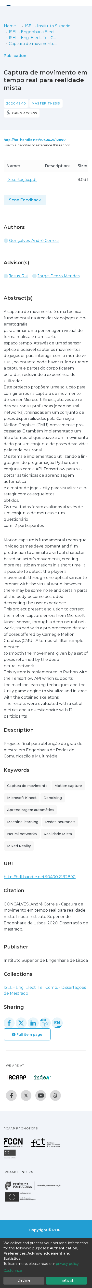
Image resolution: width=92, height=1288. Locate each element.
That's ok (66, 1280)
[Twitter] (26, 1095)
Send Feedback (25, 200)
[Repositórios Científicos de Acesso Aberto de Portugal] (16, 1077)
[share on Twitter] (21, 1023)
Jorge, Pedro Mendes (58, 276)
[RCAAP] (55, 1095)
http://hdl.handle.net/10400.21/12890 (35, 140)
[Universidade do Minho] (10, 1158)
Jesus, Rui (18, 276)
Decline (23, 1280)
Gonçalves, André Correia (34, 240)
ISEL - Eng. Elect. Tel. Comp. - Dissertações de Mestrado (33, 37)
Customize (12, 1270)
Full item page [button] (28, 1034)
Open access (24, 113)
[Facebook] (11, 1095)
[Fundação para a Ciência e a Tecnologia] (32, 1146)
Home (10, 26)
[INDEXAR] (42, 1077)
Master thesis (46, 103)
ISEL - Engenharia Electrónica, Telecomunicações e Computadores (33, 32)
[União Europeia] (23, 1201)
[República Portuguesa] (35, 1189)
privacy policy (67, 1263)
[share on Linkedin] (33, 1023)
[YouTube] (40, 1095)
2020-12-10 (16, 103)
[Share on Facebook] (9, 1023)
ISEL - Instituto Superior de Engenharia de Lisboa (49, 26)
